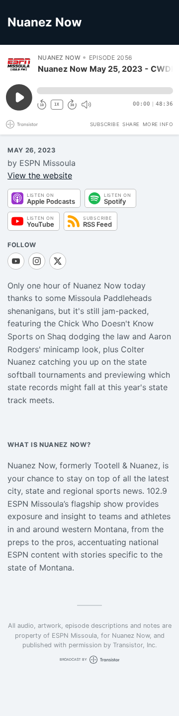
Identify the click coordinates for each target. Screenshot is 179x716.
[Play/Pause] (19, 64)
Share (131, 124)
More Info (158, 124)
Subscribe (105, 124)
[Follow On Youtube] (15, 261)
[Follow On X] (57, 261)
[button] (105, 90)
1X (56, 104)
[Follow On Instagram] (36, 261)
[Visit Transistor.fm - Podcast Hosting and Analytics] (22, 124)
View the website (39, 175)
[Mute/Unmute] (86, 104)
